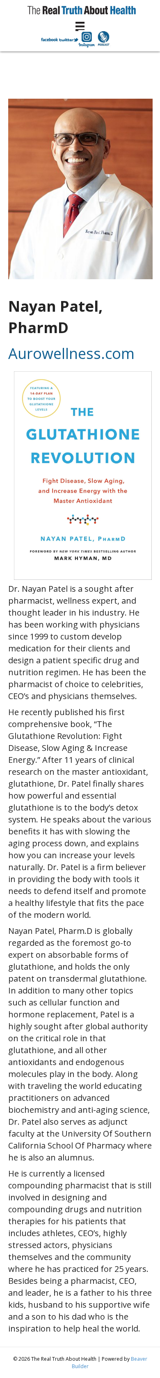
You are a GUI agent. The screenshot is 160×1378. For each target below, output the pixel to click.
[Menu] (80, 26)
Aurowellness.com (71, 353)
